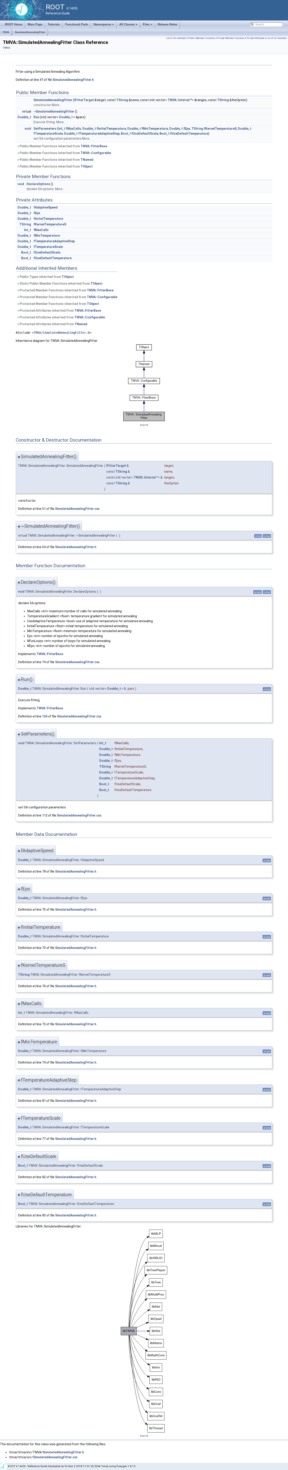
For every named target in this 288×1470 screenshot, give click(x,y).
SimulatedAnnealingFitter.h (73, 80)
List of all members (176, 38)
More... (56, 105)
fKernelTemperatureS (220, 128)
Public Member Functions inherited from (63, 146)
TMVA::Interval (179, 100)
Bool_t (126, 133)
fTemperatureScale (48, 133)
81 (44, 1100)
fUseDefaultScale (144, 133)
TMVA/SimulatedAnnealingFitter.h (62, 332)
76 (44, 986)
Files (148, 26)
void (28, 128)
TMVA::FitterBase (94, 146)
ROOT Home (13, 24)
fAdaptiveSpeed (46, 207)
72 (44, 1024)
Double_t (24, 117)
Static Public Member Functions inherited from (61, 283)
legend (144, 425)
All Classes (128, 26)
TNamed (87, 159)
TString (122, 100)
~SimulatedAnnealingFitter (54, 111)
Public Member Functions (201, 38)
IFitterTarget (84, 100)
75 (44, 909)
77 (44, 1139)
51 (44, 508)
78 (44, 871)
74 (44, 662)
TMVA (5, 32)
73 (44, 948)
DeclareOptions (38, 184)
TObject (87, 166)
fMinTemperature (155, 128)
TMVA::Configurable (96, 153)
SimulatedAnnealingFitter (30, 32)
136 (44, 716)
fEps (186, 128)
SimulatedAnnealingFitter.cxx (77, 508)
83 (44, 1215)
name (135, 100)
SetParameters (45, 128)
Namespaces (104, 26)
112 (44, 815)
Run (36, 117)
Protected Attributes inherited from (60, 310)
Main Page (35, 24)
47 (41, 80)
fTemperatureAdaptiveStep (98, 133)
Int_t (61, 128)
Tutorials (54, 24)
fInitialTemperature (111, 128)
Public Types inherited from (46, 277)
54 (44, 547)
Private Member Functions (231, 38)
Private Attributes (256, 38)
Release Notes (167, 24)
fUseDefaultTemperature (189, 133)
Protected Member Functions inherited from (66, 290)
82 (44, 1177)
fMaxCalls (73, 128)
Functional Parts (76, 24)
